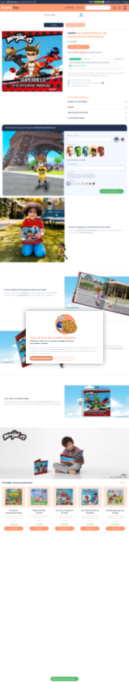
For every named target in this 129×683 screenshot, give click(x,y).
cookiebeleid (54, 351)
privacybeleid (45, 353)
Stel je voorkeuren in (64, 358)
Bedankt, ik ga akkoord (41, 358)
